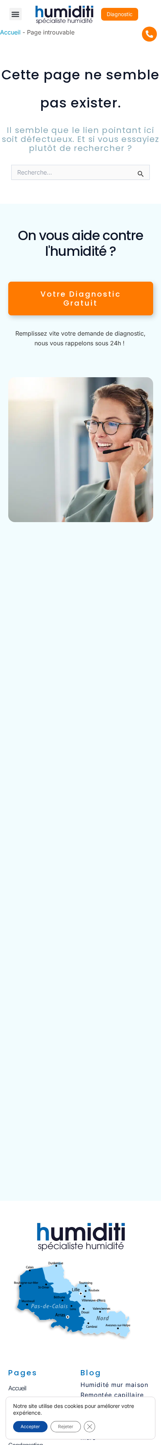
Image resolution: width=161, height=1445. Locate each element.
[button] (15, 14)
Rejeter (65, 1426)
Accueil (10, 32)
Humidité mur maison (114, 1384)
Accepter (30, 1426)
